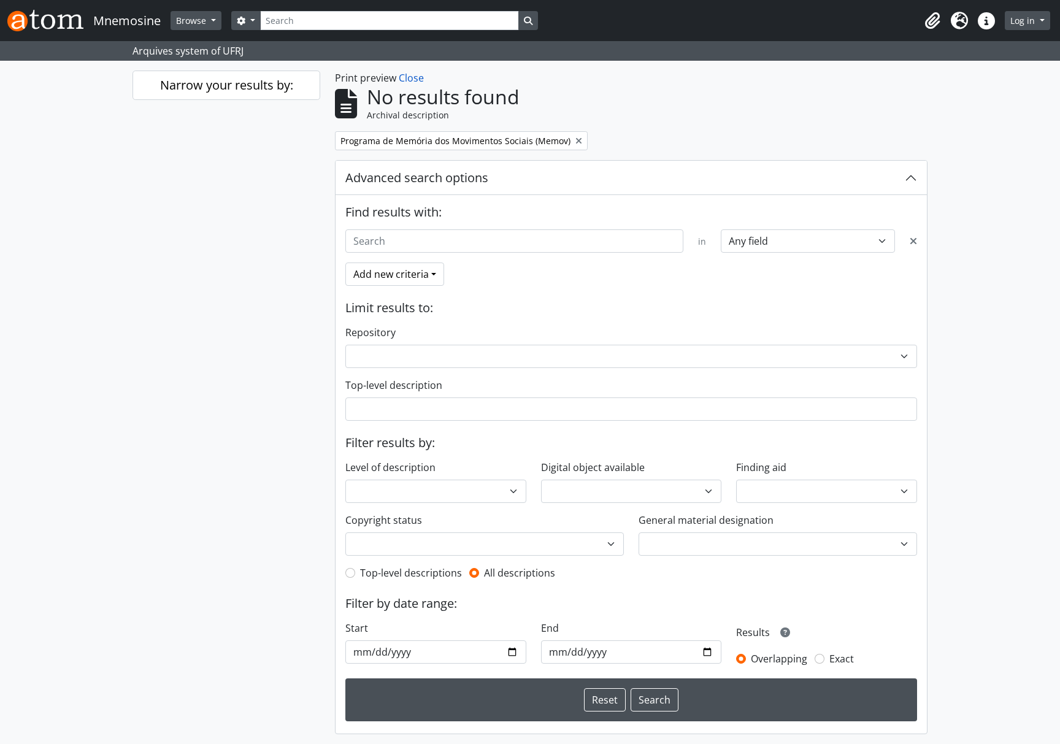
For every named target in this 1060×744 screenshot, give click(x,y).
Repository (370, 332)
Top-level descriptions (411, 573)
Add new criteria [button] (391, 274)
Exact (841, 658)
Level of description (390, 467)
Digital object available (593, 467)
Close (411, 78)
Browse (192, 20)
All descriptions (519, 573)
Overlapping (779, 658)
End (550, 628)
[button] (932, 20)
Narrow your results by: (226, 85)
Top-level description (393, 385)
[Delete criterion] (913, 241)
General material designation (706, 520)
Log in (1023, 20)
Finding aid (761, 467)
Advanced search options (416, 177)
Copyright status (383, 520)
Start (356, 628)
